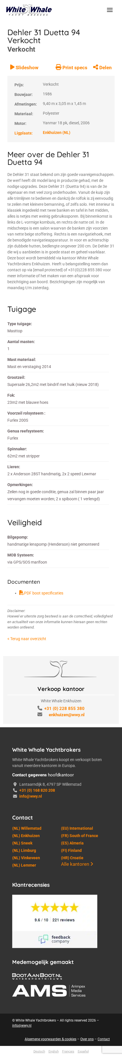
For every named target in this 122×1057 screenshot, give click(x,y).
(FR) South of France (79, 994)
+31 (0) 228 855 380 (64, 867)
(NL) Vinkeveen (26, 1016)
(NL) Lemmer (24, 1024)
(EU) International (77, 987)
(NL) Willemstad (26, 987)
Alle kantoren (75, 1023)
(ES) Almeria (72, 1002)
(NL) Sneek (22, 1002)
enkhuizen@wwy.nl (67, 873)
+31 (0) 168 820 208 (37, 949)
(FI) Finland (71, 1009)
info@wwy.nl (30, 955)
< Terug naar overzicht (26, 797)
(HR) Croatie (72, 1016)
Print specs (74, 226)
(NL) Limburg (24, 1009)
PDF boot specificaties (43, 752)
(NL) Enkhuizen (26, 994)
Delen (105, 226)
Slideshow (26, 226)
